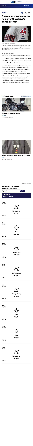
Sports (5, 12)
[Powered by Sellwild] (29, 183)
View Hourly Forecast (8, 196)
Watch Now (28, 1)
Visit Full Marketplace (26, 96)
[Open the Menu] (2, 1)
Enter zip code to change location (9, 188)
